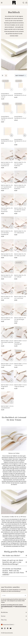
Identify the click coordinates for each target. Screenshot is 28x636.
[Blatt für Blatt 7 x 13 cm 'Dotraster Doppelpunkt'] (20, 332)
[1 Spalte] (2, 75)
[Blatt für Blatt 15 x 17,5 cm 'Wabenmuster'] (7, 267)
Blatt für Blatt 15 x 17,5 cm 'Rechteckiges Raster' (20, 319)
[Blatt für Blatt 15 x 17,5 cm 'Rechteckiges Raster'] (20, 309)
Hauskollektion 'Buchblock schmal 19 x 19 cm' (7, 118)
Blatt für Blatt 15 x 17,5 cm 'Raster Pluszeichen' (7, 209)
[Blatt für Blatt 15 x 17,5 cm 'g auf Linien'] (7, 309)
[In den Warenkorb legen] (11, 89)
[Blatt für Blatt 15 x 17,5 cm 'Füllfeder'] (20, 267)
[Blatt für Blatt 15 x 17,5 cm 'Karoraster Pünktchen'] (20, 154)
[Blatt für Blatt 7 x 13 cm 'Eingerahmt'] (7, 376)
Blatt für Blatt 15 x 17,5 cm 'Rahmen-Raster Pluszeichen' (20, 209)
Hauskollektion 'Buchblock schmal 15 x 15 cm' (7, 95)
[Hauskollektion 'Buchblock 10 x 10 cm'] (20, 85)
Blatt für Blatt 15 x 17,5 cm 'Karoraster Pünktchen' (20, 164)
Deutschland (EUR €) (8, 624)
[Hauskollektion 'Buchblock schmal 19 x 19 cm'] (7, 108)
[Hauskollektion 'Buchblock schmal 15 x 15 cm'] (7, 85)
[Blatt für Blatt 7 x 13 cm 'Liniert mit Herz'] (20, 355)
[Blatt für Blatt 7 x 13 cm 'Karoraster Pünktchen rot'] (7, 332)
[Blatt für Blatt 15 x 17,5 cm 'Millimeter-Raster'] (7, 245)
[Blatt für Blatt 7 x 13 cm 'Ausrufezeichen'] (7, 398)
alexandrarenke (9, 633)
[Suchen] (23, 2)
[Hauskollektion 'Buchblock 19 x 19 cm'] (7, 131)
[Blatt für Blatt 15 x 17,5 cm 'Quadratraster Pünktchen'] (20, 177)
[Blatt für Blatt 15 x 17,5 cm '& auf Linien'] (20, 288)
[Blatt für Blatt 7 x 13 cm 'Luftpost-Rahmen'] (20, 376)
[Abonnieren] (25, 595)
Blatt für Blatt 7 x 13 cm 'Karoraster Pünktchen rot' (7, 342)
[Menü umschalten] (1, 2)
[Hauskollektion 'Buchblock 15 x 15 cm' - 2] (20, 131)
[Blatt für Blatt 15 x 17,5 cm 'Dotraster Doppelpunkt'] (7, 222)
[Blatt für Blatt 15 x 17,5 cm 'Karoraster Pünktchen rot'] (7, 154)
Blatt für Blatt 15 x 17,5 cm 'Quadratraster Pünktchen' (20, 187)
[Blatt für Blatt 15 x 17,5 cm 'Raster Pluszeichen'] (7, 200)
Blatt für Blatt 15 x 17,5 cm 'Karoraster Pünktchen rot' (7, 164)
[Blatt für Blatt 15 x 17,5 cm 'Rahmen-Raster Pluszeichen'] (20, 200)
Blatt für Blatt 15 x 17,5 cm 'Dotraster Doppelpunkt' (7, 232)
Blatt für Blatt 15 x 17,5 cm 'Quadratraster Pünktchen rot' (7, 187)
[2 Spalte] (6, 75)
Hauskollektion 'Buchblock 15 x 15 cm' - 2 (20, 141)
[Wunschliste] (21, 2)
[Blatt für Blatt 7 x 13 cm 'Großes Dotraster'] (7, 355)
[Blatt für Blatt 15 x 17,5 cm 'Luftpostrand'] (20, 222)
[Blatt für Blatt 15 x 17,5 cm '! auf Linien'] (7, 288)
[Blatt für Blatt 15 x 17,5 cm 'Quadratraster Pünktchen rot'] (7, 177)
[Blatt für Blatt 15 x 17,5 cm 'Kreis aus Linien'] (20, 245)
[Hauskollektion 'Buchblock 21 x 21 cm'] (20, 108)
